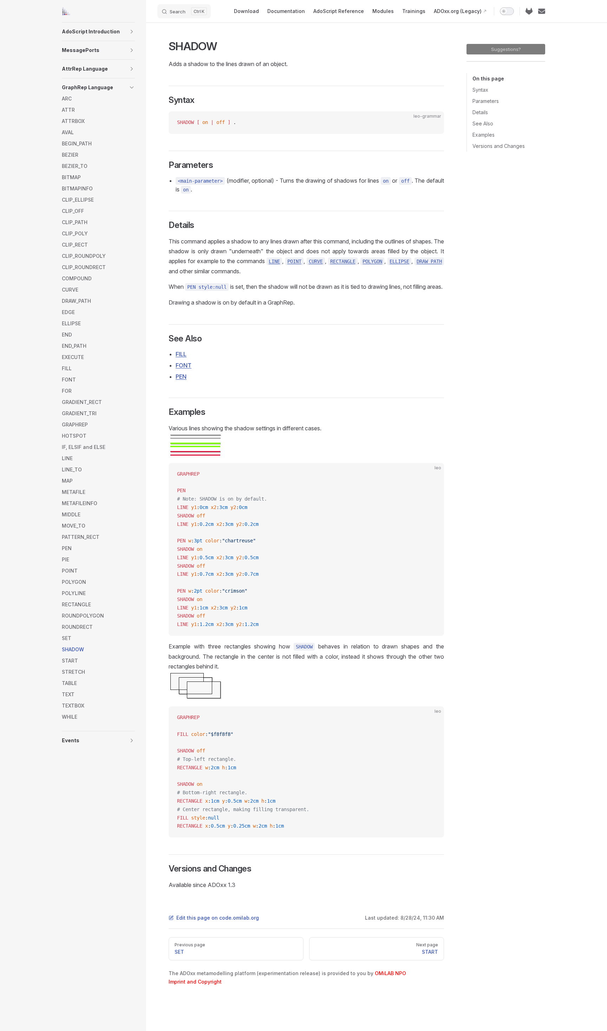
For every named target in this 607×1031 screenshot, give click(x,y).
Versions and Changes (498, 146)
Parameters (485, 101)
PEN (181, 376)
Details (480, 112)
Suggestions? (506, 49)
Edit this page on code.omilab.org (217, 918)
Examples (483, 135)
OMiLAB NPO (390, 973)
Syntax (480, 90)
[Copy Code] (433, 123)
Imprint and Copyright (195, 982)
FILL (181, 354)
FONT (183, 365)
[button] (131, 31)
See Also (482, 123)
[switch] (507, 11)
